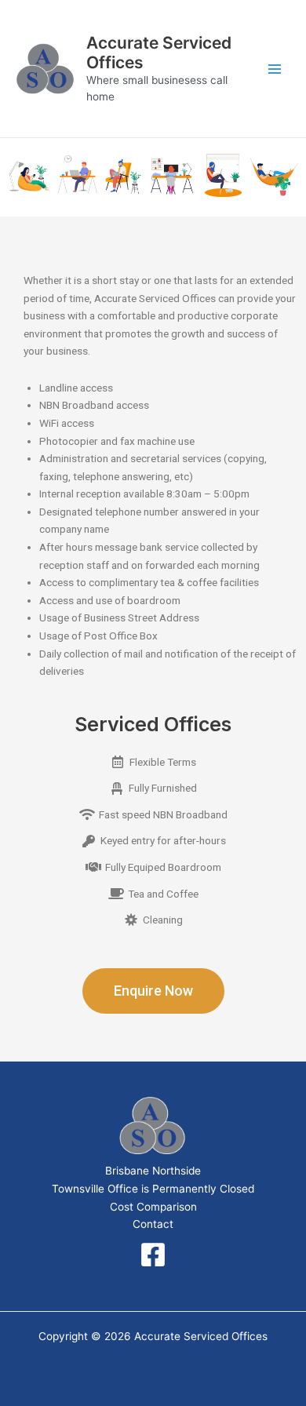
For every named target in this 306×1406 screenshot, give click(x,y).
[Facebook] (153, 1254)
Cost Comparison (153, 1206)
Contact (153, 1224)
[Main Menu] (275, 69)
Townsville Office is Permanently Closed (153, 1188)
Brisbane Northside (153, 1170)
